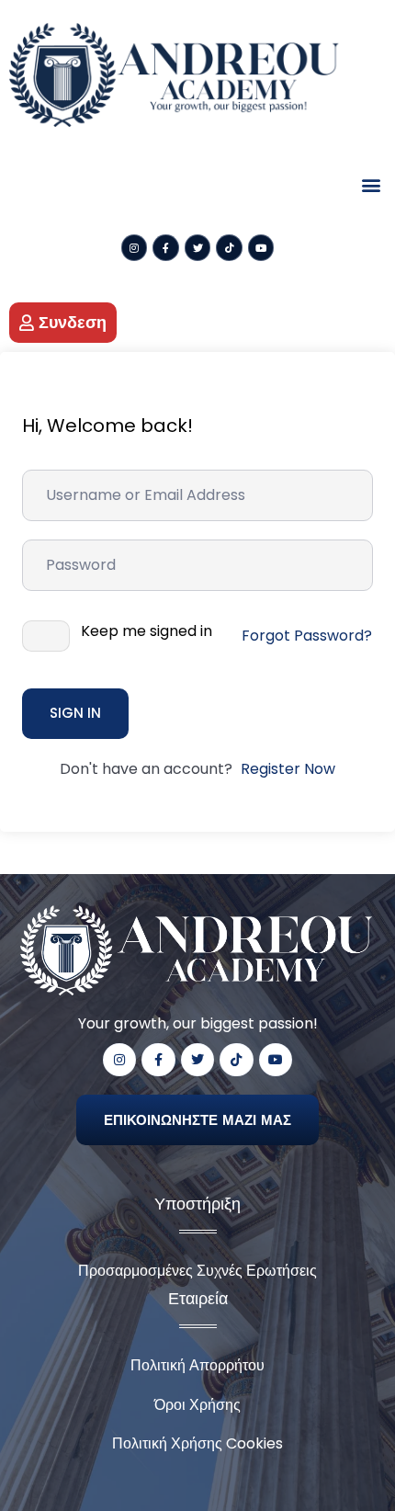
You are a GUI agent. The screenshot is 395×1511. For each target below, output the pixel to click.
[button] (371, 185)
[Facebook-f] (165, 247)
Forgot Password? (307, 635)
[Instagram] (134, 247)
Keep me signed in (146, 631)
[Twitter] (198, 247)
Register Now (288, 768)
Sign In (75, 712)
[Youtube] (261, 247)
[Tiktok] (229, 247)
